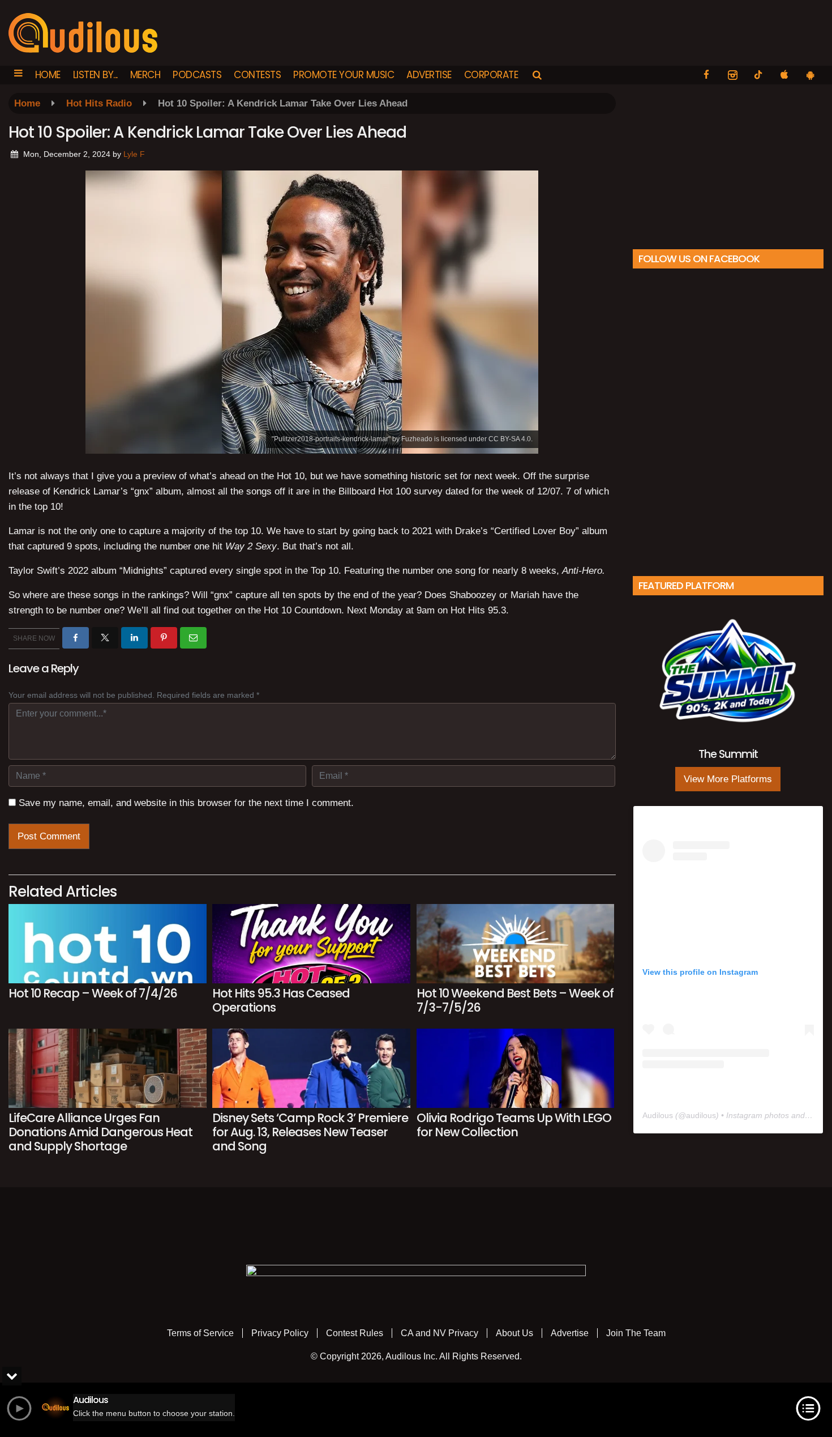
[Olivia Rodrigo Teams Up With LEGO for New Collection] (516, 1068)
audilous (701, 1115)
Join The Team (636, 1333)
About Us (514, 1333)
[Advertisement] (728, 163)
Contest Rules (354, 1333)
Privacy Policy (279, 1333)
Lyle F (134, 154)
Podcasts (197, 75)
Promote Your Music (343, 75)
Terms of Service (200, 1333)
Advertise (429, 75)
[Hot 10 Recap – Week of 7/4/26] (107, 943)
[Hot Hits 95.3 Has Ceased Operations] (311, 943)
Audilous (657, 1115)
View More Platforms (728, 779)
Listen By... (95, 75)
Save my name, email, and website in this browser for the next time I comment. (186, 803)
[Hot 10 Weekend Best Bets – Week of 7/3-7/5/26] (516, 943)
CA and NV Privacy (439, 1333)
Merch (145, 75)
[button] (18, 75)
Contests (257, 75)
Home (48, 75)
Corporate (491, 75)
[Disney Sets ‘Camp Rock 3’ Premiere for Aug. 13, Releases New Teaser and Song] (311, 1068)
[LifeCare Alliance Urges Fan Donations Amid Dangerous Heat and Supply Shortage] (107, 1068)
